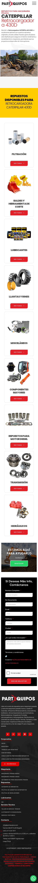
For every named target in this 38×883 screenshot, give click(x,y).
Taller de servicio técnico (10, 809)
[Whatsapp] (30, 734)
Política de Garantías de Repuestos (14, 790)
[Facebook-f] (8, 734)
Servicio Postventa (8, 815)
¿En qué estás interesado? (15, 638)
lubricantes (6, 798)
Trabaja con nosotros (9, 750)
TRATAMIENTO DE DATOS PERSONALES (16, 857)
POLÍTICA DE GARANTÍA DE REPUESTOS (18, 855)
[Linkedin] (24, 734)
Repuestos (5, 782)
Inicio (3, 743)
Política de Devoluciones (10, 793)
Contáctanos (6, 753)
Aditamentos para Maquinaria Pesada (14, 780)
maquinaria (5, 769)
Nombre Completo (12, 590)
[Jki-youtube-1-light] (19, 734)
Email (7, 609)
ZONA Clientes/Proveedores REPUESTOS (15, 756)
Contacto (5, 820)
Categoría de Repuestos (9, 787)
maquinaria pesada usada (10, 777)
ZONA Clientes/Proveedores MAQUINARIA (15, 759)
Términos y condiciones (14, 652)
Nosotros (5, 746)
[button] (33, 878)
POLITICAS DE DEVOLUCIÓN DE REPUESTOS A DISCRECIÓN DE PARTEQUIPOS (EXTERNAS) (19, 861)
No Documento (11, 600)
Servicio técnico (8, 805)
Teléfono (8, 619)
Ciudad (8, 628)
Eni (2, 802)
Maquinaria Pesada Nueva (10, 773)
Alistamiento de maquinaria (11, 812)
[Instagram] (13, 734)
